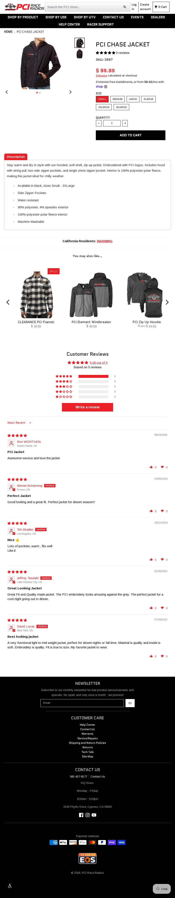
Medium (117, 99)
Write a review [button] (87, 407)
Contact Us (97, 776)
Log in (134, 6)
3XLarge (121, 107)
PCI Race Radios (93, 872)
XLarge (148, 99)
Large (133, 99)
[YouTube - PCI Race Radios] (94, 815)
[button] (106, 53)
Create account (145, 6)
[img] (17, 435)
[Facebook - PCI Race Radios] (81, 815)
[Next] (166, 302)
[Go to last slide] (7, 92)
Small (102, 99)
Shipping (101, 75)
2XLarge (103, 107)
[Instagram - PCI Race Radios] (87, 815)
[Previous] (8, 302)
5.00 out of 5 (99, 362)
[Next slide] (70, 92)
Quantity (103, 118)
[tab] (16, 156)
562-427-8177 (78, 776)
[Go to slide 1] (37, 93)
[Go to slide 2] (40, 93)
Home (8, 31)
